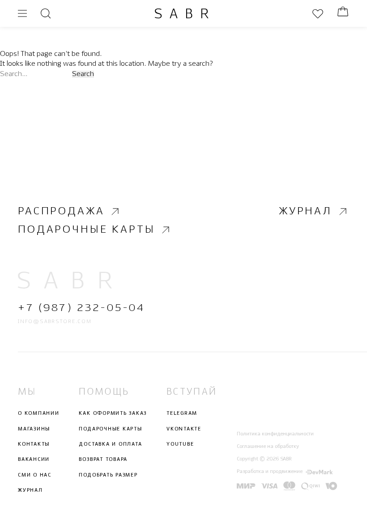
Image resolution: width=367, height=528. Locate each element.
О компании (39, 413)
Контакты (34, 444)
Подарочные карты (86, 230)
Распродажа (61, 211)
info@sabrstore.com (55, 321)
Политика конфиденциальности (275, 433)
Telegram (181, 413)
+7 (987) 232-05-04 (81, 308)
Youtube (180, 444)
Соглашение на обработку (268, 446)
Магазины (34, 428)
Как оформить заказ (113, 413)
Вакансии (34, 459)
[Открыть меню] (22, 13)
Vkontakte (183, 428)
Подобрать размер (108, 475)
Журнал (305, 211)
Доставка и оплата (110, 444)
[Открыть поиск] (45, 13)
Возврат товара (103, 459)
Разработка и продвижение (270, 471)
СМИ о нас (34, 475)
